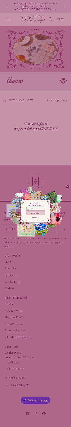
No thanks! (35, 217)
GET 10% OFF (35, 213)
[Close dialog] (67, 186)
